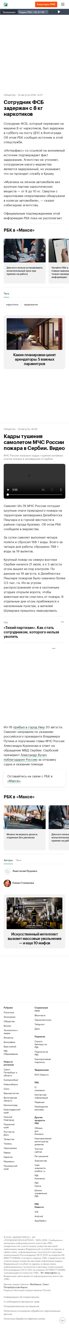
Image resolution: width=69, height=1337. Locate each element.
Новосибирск (11, 1084)
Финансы (8, 1037)
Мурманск (9, 1161)
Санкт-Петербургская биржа (26, 1285)
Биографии (9, 1041)
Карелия (8, 1156)
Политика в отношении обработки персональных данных (32, 1312)
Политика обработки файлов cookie (24, 1318)
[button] (25, 261)
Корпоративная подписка (42, 1060)
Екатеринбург (11, 1079)
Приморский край (10, 1167)
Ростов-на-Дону (9, 1133)
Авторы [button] (8, 860)
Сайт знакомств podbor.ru (40, 1167)
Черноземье (10, 1147)
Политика (9, 1012)
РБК (6, 622)
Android (39, 1216)
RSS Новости (42, 1074)
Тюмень (8, 1143)
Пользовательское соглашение (21, 1306)
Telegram (40, 1024)
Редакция (39, 1102)
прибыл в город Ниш (29, 726)
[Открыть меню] (62, 4)
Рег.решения (40, 1156)
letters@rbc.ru (52, 1272)
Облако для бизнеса (39, 1130)
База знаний (10, 1046)
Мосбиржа (35, 1284)
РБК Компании (40, 1177)
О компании (40, 1089)
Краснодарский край (11, 1111)
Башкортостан (11, 1093)
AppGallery (40, 1220)
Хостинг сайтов (39, 1150)
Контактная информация (40, 1096)
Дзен (37, 1028)
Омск (6, 1088)
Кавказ (7, 1152)
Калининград (10, 1104)
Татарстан (9, 1139)
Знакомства (40, 1160)
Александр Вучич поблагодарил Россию (25, 756)
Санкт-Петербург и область (10, 1072)
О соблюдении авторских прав (21, 1301)
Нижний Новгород (9, 1118)
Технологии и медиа (11, 1031)
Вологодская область (10, 1099)
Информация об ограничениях (21, 1296)
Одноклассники (42, 1019)
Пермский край (9, 1126)
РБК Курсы (38, 1184)
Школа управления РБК (40, 1193)
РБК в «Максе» (19, 230)
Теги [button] (6, 293)
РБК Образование (11, 1052)
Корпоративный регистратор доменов (40, 1141)
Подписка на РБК (41, 1053)
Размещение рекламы (40, 1108)
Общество (10, 94)
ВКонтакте (40, 1015)
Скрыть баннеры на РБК (41, 1044)
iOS (36, 1211)
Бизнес (7, 1025)
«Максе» (13, 780)
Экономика (9, 1016)
